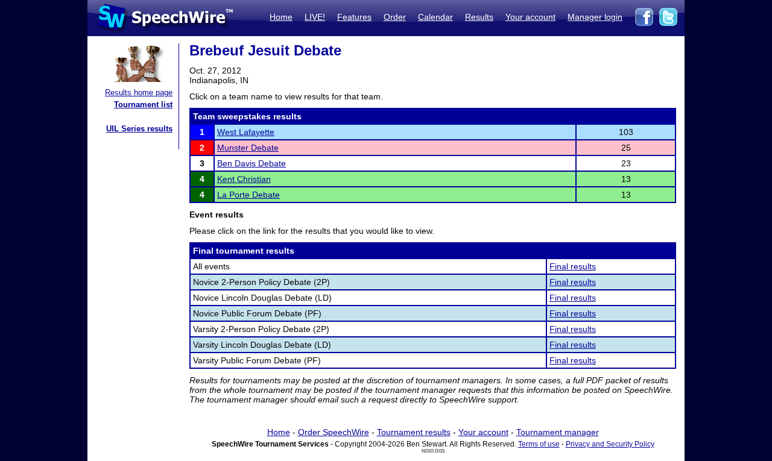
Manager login (595, 17)
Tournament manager (557, 432)
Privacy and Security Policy (610, 444)
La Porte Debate (248, 194)
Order (395, 17)
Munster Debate (248, 147)
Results (479, 17)
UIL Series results (139, 128)
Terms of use (539, 444)
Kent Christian (244, 179)
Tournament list (143, 104)
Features (354, 17)
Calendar (435, 17)
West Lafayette (245, 132)
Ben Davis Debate (251, 163)
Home (281, 17)
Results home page (138, 92)
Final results (572, 266)
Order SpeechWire (333, 432)
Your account (530, 17)
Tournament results (414, 432)
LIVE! (315, 17)
